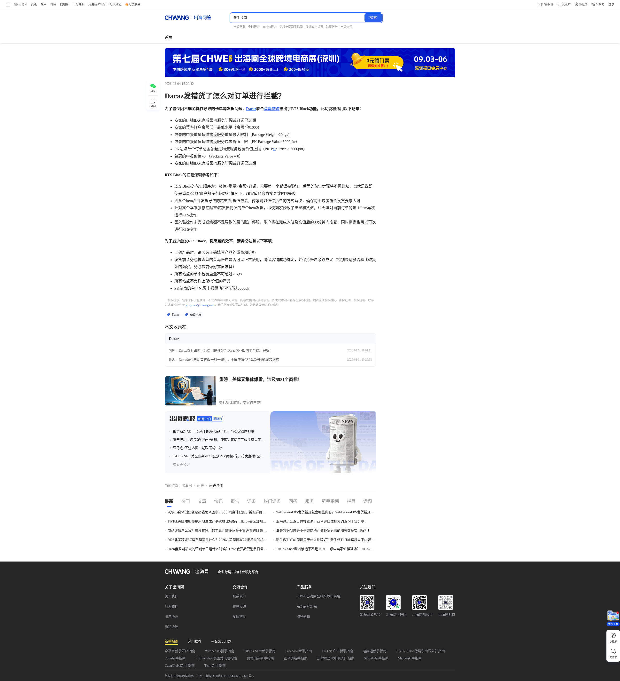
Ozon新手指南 (175, 658)
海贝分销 (303, 616)
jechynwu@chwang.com (200, 305)
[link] (187, 485)
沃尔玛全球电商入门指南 (335, 658)
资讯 (34, 4)
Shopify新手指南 (376, 658)
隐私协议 (171, 627)
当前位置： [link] (173, 485)
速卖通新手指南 (375, 651)
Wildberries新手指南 (219, 651)
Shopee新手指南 (410, 658)
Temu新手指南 (215, 665)
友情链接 (239, 616)
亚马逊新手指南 (295, 658)
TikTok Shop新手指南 (260, 651)
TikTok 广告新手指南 (337, 651)
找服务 (64, 4)
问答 (200, 485)
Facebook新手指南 (298, 651)
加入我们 (171, 606)
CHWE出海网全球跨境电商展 (318, 596)
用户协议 (171, 616)
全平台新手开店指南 (180, 651)
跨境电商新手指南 (260, 658)
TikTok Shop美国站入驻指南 (216, 658)
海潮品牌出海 (306, 606)
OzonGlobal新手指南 (180, 665)
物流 (275, 109)
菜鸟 (268, 109)
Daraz (251, 109)
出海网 (187, 485)
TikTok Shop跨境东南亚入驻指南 (420, 651)
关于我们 (171, 596)
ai (274, 149)
